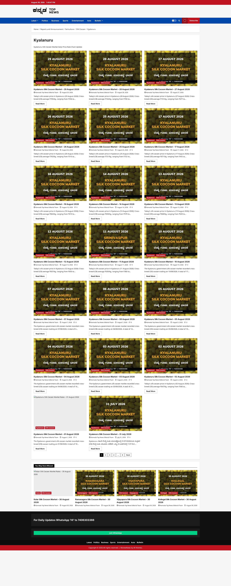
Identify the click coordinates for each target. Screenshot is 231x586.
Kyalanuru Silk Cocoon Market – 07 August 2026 (56, 319)
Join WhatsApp (115, 533)
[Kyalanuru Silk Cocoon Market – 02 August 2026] (170, 355)
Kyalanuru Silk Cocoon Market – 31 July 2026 (110, 434)
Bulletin (98, 21)
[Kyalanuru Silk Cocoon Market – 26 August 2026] (60, 125)
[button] (179, 20)
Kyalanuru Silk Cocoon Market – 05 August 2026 (167, 319)
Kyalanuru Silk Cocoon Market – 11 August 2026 (111, 261)
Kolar (38, 493)
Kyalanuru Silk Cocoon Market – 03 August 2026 (112, 376)
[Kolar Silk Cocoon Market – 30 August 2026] (53, 483)
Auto (89, 21)
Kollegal (164, 493)
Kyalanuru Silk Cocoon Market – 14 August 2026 (111, 204)
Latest (33, 21)
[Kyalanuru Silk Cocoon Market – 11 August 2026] (115, 240)
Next (128, 455)
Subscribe (193, 20)
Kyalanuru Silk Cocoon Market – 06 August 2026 (112, 319)
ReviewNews (126, 548)
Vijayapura (134, 493)
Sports (65, 21)
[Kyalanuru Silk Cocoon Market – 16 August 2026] (60, 183)
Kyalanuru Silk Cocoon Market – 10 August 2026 (167, 261)
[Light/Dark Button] (174, 20)
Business (55, 21)
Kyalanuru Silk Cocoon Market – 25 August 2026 (112, 147)
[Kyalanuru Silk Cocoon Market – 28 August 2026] (115, 68)
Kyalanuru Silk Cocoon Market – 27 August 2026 (167, 89)
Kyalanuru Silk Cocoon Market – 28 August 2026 (112, 89)
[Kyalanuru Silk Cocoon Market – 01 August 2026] (60, 413)
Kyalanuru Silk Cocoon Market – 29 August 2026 (56, 89)
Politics (45, 21)
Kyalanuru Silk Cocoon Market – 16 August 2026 (56, 204)
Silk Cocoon (50, 83)
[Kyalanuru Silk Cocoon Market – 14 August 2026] (115, 183)
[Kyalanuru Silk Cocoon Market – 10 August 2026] (170, 240)
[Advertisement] (72, 568)
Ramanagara (82, 493)
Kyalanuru (40, 83)
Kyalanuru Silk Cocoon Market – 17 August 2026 (166, 147)
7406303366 (86, 520)
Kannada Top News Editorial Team (46, 92)
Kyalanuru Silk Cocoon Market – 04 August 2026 (56, 376)
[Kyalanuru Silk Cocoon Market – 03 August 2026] (115, 355)
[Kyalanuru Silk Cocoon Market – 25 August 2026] (115, 125)
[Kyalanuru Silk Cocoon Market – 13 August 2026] (170, 183)
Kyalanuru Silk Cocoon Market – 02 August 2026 (167, 376)
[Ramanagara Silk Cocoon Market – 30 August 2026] (94, 483)
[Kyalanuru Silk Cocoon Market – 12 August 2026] (60, 240)
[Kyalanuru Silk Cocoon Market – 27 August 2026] (170, 68)
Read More (41, 104)
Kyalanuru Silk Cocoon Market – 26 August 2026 (56, 147)
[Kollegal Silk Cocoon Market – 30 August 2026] (177, 483)
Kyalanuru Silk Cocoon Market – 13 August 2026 (166, 204)
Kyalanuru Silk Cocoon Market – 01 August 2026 (56, 434)
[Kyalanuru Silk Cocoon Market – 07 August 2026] (60, 298)
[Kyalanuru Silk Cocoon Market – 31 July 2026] (115, 413)
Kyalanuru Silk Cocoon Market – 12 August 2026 (56, 261)
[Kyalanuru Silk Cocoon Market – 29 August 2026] (60, 68)
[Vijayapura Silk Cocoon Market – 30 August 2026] (136, 483)
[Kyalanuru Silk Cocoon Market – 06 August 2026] (115, 298)
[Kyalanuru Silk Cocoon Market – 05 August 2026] (170, 298)
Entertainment (78, 21)
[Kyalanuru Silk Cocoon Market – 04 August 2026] (60, 355)
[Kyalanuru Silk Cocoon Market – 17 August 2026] (170, 125)
